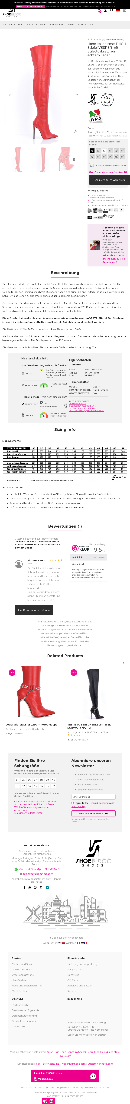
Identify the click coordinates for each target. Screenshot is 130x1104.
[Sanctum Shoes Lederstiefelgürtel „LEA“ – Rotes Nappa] (34, 693)
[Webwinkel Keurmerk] (108, 216)
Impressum (18, 1026)
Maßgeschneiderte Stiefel (28, 813)
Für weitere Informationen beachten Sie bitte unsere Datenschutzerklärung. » (80, 6)
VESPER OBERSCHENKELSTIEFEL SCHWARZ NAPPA (89, 726)
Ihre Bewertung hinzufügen (34, 610)
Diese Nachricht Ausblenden (30, 6)
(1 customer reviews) (115, 39)
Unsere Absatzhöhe (23, 975)
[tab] (65, 273)
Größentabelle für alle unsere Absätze (35, 801)
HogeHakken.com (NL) (47, 1063)
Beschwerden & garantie (25, 1010)
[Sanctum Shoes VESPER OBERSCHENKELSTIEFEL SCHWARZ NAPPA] (95, 693)
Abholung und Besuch (79, 985)
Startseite (7, 24)
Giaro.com (65, 1056)
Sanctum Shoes (93, 369)
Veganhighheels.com (74, 1063)
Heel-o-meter (32, 397)
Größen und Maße (22, 969)
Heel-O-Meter (19, 980)
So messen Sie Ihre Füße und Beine (34, 804)
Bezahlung (73, 975)
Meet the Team (20, 991)
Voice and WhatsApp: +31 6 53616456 (38, 869)
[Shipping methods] (98, 211)
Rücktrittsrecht (20, 1005)
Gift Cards (72, 980)
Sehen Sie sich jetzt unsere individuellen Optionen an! (113, 258)
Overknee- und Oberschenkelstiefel (82, 404)
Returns (71, 991)
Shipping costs (75, 969)
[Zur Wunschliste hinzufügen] (122, 180)
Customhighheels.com (100, 1063)
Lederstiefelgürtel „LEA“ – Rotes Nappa (32, 724)
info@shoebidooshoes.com (38, 873)
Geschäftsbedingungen (25, 1021)
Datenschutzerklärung (24, 1015)
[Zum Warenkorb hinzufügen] (92, 180)
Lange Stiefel (78, 410)
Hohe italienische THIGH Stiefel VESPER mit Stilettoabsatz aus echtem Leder (54, 24)
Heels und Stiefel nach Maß (27, 985)
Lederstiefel (95, 410)
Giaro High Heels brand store (104, 1052)
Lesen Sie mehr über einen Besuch (86, 1034)
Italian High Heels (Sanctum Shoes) (66, 1052)
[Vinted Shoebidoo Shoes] (47, 888)
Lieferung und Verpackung (82, 964)
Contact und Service (23, 964)
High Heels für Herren (83, 408)
